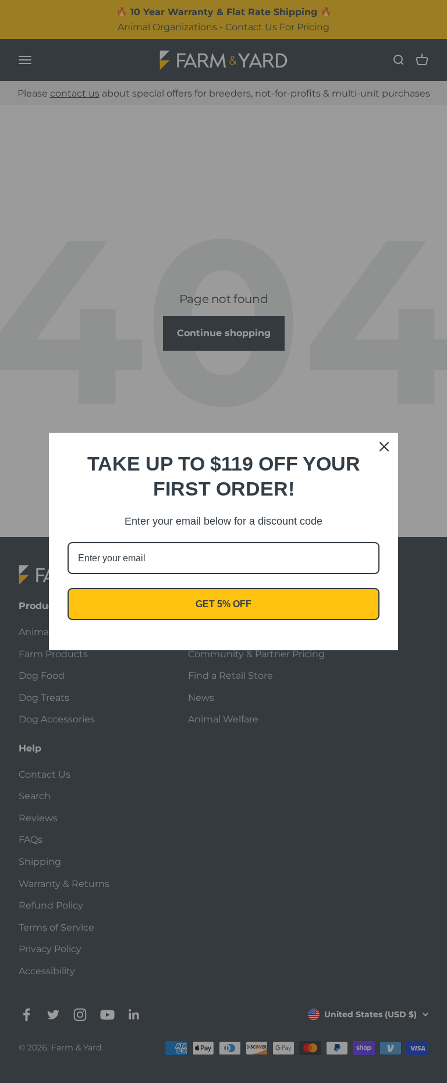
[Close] (384, 447)
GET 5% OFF (223, 604)
